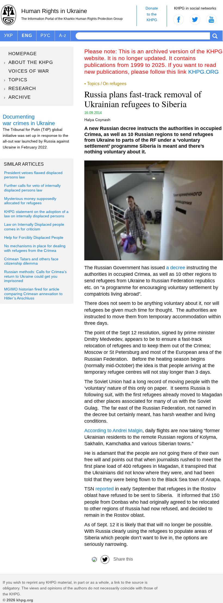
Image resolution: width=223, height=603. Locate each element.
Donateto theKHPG (151, 14)
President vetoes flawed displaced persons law (33, 175)
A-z (63, 35)
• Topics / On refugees (105, 83)
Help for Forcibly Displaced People (33, 238)
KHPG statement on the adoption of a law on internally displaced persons (36, 214)
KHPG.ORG (203, 72)
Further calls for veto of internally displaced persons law (32, 188)
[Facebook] (94, 559)
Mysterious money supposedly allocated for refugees (30, 201)
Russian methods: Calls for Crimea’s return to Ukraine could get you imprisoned (35, 276)
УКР (8, 35)
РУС (46, 35)
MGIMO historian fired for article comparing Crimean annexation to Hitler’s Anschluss (33, 293)
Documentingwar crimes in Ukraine (29, 120)
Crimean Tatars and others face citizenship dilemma (31, 261)
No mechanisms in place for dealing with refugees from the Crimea (35, 248)
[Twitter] (105, 559)
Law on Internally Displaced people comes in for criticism (34, 226)
